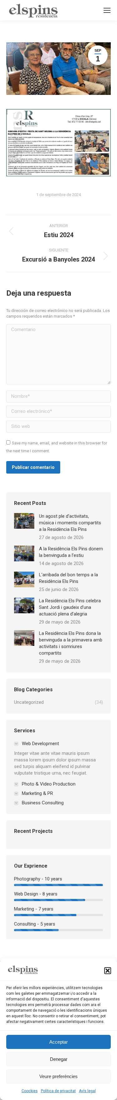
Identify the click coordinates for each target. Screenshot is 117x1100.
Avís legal (87, 1091)
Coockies (30, 1091)
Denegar (58, 1059)
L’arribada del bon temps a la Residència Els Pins (68, 578)
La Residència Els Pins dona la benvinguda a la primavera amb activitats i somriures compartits (70, 643)
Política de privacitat (58, 1091)
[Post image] (24, 521)
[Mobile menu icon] (107, 10)
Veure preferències (58, 1076)
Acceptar (58, 1042)
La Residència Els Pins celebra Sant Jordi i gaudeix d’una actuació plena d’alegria (70, 607)
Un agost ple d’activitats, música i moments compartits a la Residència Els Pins (70, 522)
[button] (108, 971)
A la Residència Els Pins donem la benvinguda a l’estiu (71, 552)
